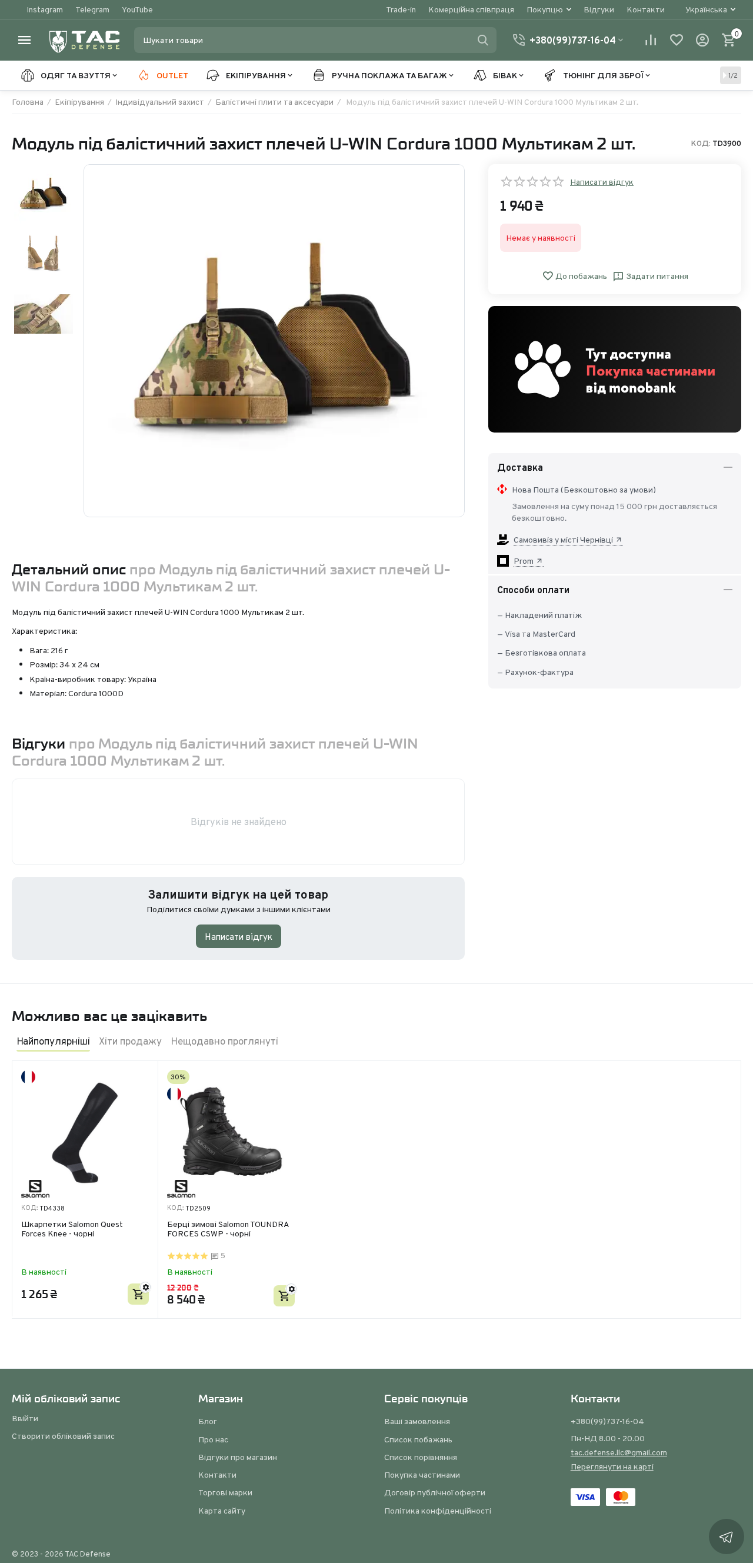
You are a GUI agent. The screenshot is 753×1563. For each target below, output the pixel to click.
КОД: (701, 143)
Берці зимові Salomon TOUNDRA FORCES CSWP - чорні (228, 1229)
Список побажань (418, 1439)
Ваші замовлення (417, 1421)
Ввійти (25, 1418)
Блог (207, 1421)
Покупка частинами (422, 1475)
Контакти (646, 9)
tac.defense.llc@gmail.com (619, 1452)
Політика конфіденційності (437, 1511)
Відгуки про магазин (237, 1457)
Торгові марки (225, 1492)
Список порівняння (420, 1457)
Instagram (44, 9)
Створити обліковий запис (63, 1436)
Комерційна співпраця (471, 9)
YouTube (137, 9)
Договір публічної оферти (434, 1492)
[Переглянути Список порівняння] (650, 40)
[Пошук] (483, 40)
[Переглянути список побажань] (676, 40)
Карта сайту (221, 1511)
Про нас (213, 1439)
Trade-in (401, 9)
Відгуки (599, 9)
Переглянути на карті (612, 1466)
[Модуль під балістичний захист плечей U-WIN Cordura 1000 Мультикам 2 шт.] (274, 340)
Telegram (92, 9)
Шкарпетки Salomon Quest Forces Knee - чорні (72, 1229)
